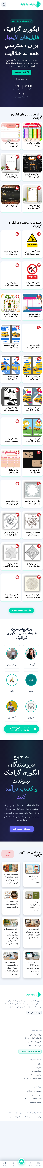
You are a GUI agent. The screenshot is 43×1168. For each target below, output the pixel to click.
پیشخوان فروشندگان (34, 1091)
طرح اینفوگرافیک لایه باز (33, 1038)
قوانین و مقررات (36, 1075)
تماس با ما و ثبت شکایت (33, 1078)
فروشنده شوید (36, 1095)
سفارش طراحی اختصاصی (29, 1051)
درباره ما (39, 1117)
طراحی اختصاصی (16, 1117)
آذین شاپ (31, 665)
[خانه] (21, 1161)
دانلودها (39, 1067)
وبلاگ (40, 1064)
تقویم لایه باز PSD (35, 1045)
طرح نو (31, 717)
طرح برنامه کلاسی (35, 1042)
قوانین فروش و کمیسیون (33, 1098)
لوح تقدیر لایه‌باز (36, 1035)
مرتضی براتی (12, 665)
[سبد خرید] (3, 4)
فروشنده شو (22, 79)
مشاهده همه (8, 853)
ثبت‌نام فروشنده (36, 1102)
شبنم (31, 691)
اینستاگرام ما (32, 1013)
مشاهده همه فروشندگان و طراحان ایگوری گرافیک (20, 729)
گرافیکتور (12, 717)
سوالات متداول (36, 1071)
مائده (12, 691)
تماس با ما (28, 1117)
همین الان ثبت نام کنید (21, 829)
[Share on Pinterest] (39, 125)
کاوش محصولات (20, 72)
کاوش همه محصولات (20, 610)
